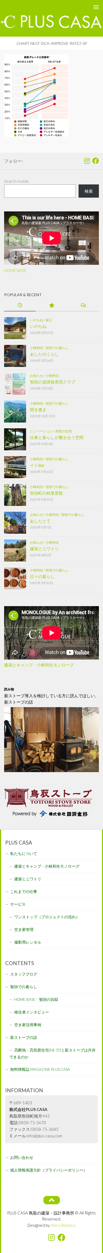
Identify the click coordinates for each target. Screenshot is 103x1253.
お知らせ (36, 376)
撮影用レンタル (27, 942)
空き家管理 (24, 929)
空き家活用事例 (27, 1025)
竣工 (49, 320)
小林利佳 (36, 348)
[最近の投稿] (20, 306)
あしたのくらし (44, 354)
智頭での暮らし (57, 348)
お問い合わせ (21, 1157)
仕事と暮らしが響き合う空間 (56, 437)
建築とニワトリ (44, 548)
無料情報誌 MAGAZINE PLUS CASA (40, 1069)
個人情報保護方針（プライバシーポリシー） (48, 1170)
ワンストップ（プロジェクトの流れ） (47, 917)
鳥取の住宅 (63, 431)
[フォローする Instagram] (86, 160)
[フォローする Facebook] (95, 160)
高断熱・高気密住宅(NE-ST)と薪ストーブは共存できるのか (52, 1053)
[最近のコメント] (83, 306)
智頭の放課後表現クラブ (52, 381)
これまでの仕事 (23, 891)
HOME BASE (15, 270)
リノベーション (41, 431)
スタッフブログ (23, 974)
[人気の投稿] (51, 306)
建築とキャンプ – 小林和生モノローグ (39, 664)
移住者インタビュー (31, 1012)
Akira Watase (63, 1225)
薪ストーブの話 (23, 1037)
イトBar (37, 465)
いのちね (36, 320)
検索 (89, 191)
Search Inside (16, 181)
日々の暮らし (42, 576)
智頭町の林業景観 (46, 493)
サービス (18, 904)
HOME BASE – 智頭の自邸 (36, 999)
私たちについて (23, 853)
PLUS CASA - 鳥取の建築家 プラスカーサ (41, 7)
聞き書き (38, 409)
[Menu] (96, 7)
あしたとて (40, 520)
